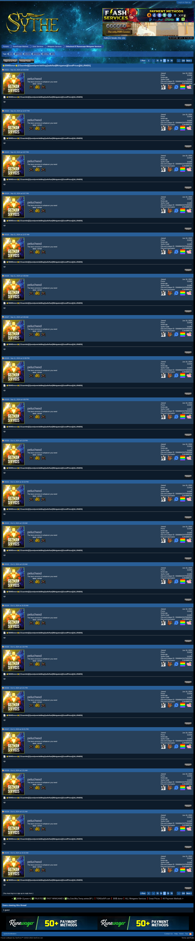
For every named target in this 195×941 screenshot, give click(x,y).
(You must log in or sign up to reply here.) (18, 893)
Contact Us (168, 934)
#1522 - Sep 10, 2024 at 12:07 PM (17, 111)
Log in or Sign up (184, 2)
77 (164, 61)
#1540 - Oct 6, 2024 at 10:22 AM (16, 853)
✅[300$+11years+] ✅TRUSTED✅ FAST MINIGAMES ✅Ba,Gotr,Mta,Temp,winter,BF (53, 898)
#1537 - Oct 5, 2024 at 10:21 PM (16, 729)
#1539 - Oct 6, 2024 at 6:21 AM (15, 811)
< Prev (142, 61)
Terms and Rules (188, 938)
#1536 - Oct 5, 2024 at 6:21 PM (16, 688)
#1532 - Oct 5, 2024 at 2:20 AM (15, 523)
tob (53, 54)
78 (168, 61)
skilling (45, 54)
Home (181, 934)
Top (186, 934)
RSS (190, 934)
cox (11, 54)
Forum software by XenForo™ (22, 938)
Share (188, 105)
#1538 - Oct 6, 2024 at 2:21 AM (15, 770)
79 (171, 61)
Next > (188, 61)
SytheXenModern (10, 934)
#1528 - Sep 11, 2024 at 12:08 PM (16, 358)
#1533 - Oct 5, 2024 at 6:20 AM (15, 564)
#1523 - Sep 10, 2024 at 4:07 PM (16, 152)
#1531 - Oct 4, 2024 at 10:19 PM (16, 482)
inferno (27, 54)
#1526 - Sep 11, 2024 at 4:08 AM (16, 276)
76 (161, 61)
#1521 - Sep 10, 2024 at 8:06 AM (16, 70)
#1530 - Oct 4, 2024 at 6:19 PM (16, 440)
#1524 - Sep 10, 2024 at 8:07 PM (16, 193)
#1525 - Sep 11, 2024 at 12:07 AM (16, 234)
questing (37, 54)
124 (183, 61)
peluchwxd (34, 78)
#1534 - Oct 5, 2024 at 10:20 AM (16, 605)
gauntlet (19, 54)
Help (176, 934)
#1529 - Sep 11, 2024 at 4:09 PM (16, 399)
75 (157, 61)
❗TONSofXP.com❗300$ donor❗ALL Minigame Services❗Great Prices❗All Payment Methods (138, 898)
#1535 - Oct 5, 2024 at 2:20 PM (16, 647)
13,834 (189, 75)
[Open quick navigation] (192, 46)
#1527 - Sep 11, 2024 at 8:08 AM (16, 317)
